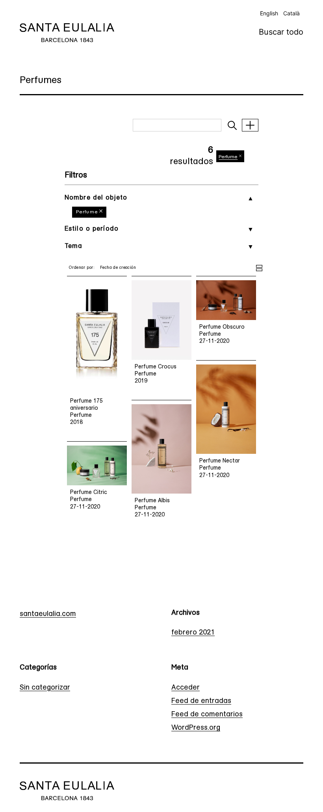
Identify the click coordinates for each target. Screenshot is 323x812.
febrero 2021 (193, 632)
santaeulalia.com (48, 614)
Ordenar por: (82, 268)
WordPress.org (195, 728)
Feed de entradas (201, 701)
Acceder (185, 688)
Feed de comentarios (207, 714)
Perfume (87, 212)
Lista (259, 267)
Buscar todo (281, 32)
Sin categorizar (45, 688)
